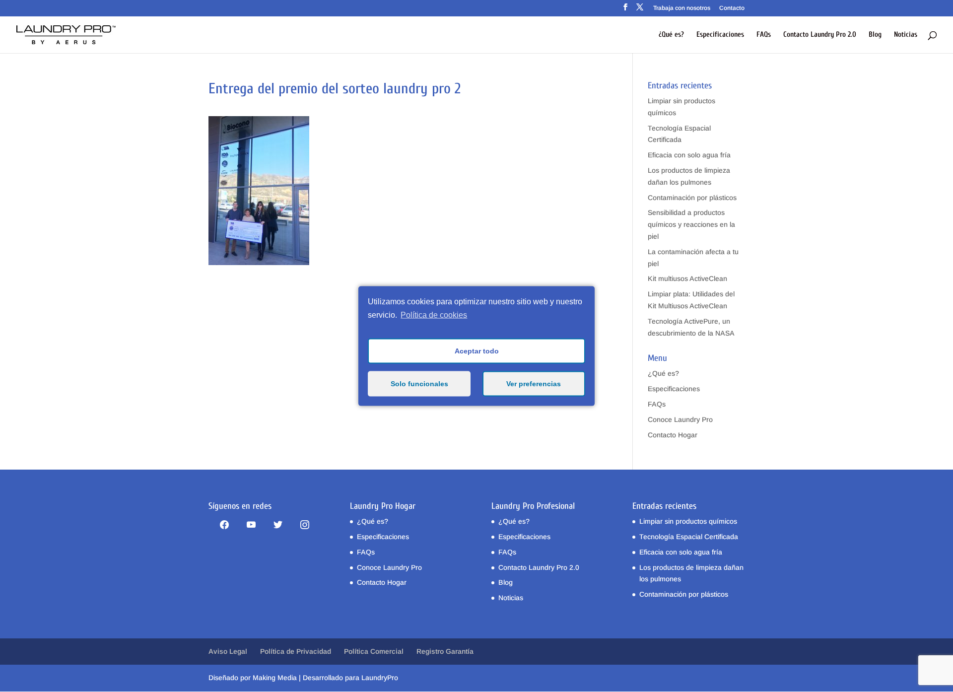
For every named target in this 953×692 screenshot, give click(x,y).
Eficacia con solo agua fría (689, 155)
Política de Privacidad (295, 651)
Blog (875, 35)
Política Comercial (374, 651)
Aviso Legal (227, 651)
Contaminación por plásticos (692, 198)
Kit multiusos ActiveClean (687, 278)
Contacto (732, 8)
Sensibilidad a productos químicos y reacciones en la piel (691, 224)
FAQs (763, 35)
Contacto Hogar (672, 435)
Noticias (905, 35)
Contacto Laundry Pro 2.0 (819, 35)
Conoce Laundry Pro (680, 419)
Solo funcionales (419, 384)
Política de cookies (434, 315)
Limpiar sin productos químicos (688, 521)
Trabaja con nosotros (681, 8)
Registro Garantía (445, 651)
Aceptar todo (477, 351)
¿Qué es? (671, 35)
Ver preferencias (533, 384)
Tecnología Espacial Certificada (688, 537)
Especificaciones (720, 35)
